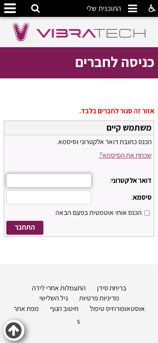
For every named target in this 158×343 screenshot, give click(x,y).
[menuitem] (103, 9)
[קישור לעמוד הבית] (79, 32)
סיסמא (142, 197)
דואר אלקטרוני (131, 180)
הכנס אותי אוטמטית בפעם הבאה (99, 212)
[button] (131, 9)
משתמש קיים (129, 127)
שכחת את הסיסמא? (125, 155)
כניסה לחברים (114, 61)
